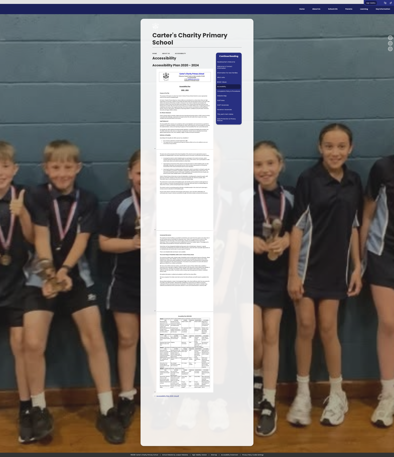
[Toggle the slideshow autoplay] (390, 38)
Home (154, 53)
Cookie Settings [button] (257, 455)
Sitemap (214, 455)
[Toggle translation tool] (385, 3)
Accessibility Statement (229, 455)
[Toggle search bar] (379, 3)
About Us (166, 53)
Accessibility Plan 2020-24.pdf (167, 396)
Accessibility (180, 53)
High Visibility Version (199, 455)
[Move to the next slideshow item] (390, 49)
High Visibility (370, 3)
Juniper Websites (182, 455)
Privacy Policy (247, 455)
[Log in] (390, 3)
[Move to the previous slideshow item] (390, 43)
